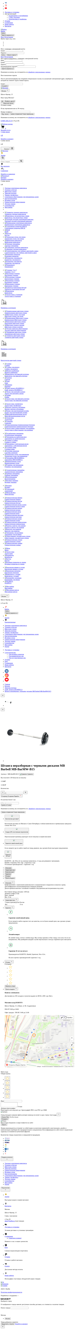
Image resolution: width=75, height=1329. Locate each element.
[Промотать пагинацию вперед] (3, 709)
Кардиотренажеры (11, 198)
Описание (8, 868)
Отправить (5, 86)
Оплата (7, 1266)
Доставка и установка (12, 12)
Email (2, 51)
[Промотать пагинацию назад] (3, 695)
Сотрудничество (10, 652)
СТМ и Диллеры (14, 17)
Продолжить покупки (8, 1324)
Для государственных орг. (17, 658)
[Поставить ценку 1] (7, 1078)
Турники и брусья (11, 190)
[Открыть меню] (12, 148)
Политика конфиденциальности (11, 1292)
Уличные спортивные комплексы (16, 188)
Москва (7, 1318)
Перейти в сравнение (8, 174)
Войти (3, 33)
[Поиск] (21, 161)
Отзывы (7, 21)
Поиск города (5, 1308)
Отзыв (20, 1106)
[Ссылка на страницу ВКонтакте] (39, 3)
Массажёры (8, 207)
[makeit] (6, 1299)
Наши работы (9, 24)
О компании (9, 22)
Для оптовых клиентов (16, 654)
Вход (2, 37)
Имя (2, 60)
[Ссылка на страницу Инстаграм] (39, 5)
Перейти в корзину (7, 139)
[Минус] (3, 792)
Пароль (3, 53)
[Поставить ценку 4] (7, 1092)
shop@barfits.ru (10, 1221)
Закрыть (4, 1124)
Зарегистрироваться (8, 35)
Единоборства (9, 205)
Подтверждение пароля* (9, 66)
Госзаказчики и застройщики (18, 15)
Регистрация (8, 37)
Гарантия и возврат (15, 1238)
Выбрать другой (10, 101)
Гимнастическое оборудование (15, 202)
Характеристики (10, 870)
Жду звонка (5, 114)
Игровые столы (10, 200)
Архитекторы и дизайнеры (18, 19)
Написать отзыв (10, 986)
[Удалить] (59, 1114)
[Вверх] (3, 1326)
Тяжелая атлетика (10, 193)
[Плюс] (25, 792)
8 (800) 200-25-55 (6, 121)
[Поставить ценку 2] (7, 1083)
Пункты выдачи (10, 878)
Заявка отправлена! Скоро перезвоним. (22, 114)
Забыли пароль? (12, 55)
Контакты (8, 26)
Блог (6, 661)
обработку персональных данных (39, 72)
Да (2, 101)
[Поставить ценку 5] (7, 1096)
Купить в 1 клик (6, 805)
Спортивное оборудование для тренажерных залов (22, 197)
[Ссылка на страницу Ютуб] (39, 8)
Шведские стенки (11, 191)
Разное (7, 646)
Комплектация (9, 872)
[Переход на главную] (4, 88)
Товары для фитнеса (11, 195)
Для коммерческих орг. (16, 656)
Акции (7, 1196)
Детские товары (10, 204)
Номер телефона (6, 112)
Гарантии (8, 874)
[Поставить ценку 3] (7, 1087)
